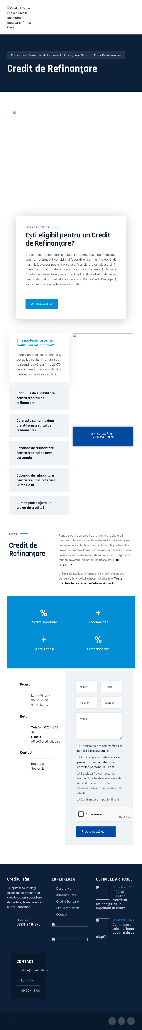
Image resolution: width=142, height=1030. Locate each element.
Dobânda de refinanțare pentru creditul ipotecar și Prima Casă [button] (36, 480)
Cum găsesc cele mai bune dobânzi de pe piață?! (115, 930)
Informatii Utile (66, 895)
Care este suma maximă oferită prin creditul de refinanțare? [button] (35, 425)
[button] (39, 367)
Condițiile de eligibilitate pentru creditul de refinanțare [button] (35, 398)
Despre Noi (64, 888)
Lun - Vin (27, 980)
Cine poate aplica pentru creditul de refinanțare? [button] (35, 343)
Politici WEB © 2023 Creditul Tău (30, 1021)
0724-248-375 (102, 437)
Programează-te (93, 831)
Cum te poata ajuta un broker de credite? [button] (34, 505)
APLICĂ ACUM (41, 304)
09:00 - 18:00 (30, 990)
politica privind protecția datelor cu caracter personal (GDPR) (98, 762)
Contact (61, 914)
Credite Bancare (67, 901)
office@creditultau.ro (45, 741)
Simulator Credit (67, 908)
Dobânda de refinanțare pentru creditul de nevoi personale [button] (35, 453)
